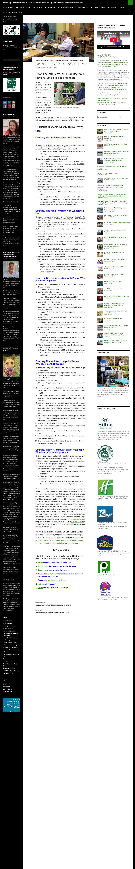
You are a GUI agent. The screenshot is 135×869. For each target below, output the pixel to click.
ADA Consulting (38, 7)
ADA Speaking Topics (84, 7)
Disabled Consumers (76, 60)
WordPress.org (7, 691)
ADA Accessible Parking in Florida (115, 144)
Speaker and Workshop (10, 645)
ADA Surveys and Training (66, 7)
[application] (113, 40)
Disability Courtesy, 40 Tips (113, 318)
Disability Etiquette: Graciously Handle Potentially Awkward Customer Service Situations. (110, 187)
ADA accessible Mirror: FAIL (113, 267)
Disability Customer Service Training (105, 7)
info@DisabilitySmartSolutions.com (107, 57)
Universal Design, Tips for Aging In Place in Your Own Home (115, 341)
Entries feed (6, 686)
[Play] (100, 47)
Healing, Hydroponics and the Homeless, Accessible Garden (114, 304)
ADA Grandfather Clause (11, 671)
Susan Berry (53, 68)
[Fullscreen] (127, 47)
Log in (4, 684)
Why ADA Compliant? (22, 7)
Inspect (41, 562)
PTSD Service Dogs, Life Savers (114, 274)
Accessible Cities (50, 7)
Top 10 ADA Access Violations (114, 289)
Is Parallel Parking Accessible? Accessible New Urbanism (114, 159)
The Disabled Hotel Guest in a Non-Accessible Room (52, 611)
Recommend (43, 566)
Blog (21, 12)
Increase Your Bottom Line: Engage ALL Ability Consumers (115, 245)
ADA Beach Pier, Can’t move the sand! (116, 178)
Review (41, 574)
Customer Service (41, 60)
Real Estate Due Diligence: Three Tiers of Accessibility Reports (116, 130)
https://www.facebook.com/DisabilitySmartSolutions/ (111, 389)
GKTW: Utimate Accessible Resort (115, 259)
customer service (77, 522)
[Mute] (124, 47)
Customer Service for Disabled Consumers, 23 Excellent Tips (114, 334)
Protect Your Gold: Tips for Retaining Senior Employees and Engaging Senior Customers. (111, 195)
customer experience (57, 580)
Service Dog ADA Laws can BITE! (108, 173)
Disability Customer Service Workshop (117, 222)
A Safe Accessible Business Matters (115, 237)
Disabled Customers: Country (114, 252)
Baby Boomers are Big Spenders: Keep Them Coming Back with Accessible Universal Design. (112, 202)
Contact (122, 7)
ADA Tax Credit (8, 673)
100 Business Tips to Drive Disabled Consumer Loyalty (53, 604)
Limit (40, 587)
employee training (78, 519)
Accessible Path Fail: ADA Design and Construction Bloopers (116, 152)
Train (40, 584)
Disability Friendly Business (58, 60)
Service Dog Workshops (10, 642)
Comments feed (7, 689)
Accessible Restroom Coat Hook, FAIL (116, 296)
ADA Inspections (8, 7)
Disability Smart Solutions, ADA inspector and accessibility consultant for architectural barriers (43, 2)
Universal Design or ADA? (112, 281)
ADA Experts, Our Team (10, 12)
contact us (104, 98)
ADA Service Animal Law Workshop (116, 215)
